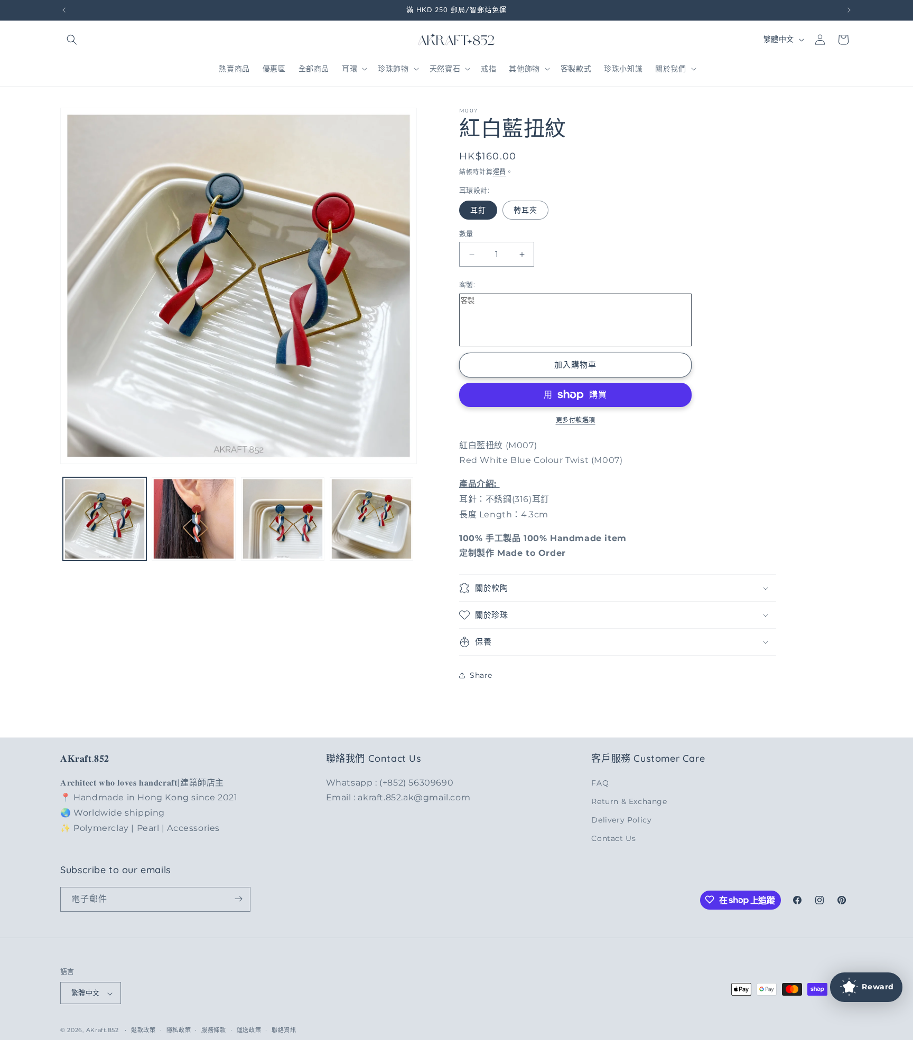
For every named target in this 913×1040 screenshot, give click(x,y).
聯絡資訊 (284, 1030)
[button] (71, 39)
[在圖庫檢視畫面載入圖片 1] (104, 519)
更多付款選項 (575, 420)
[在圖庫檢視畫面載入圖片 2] (193, 519)
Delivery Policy (621, 819)
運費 (499, 172)
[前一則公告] (64, 10)
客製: (467, 284)
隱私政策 (178, 1030)
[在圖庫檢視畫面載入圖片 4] (371, 519)
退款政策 (143, 1030)
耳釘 (478, 210)
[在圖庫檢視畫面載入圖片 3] (282, 519)
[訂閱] (238, 898)
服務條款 (213, 1030)
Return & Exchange (629, 801)
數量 (466, 233)
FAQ (600, 782)
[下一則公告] (849, 10)
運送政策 (249, 1030)
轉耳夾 (525, 210)
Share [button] (481, 675)
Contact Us (613, 838)
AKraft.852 (102, 1030)
